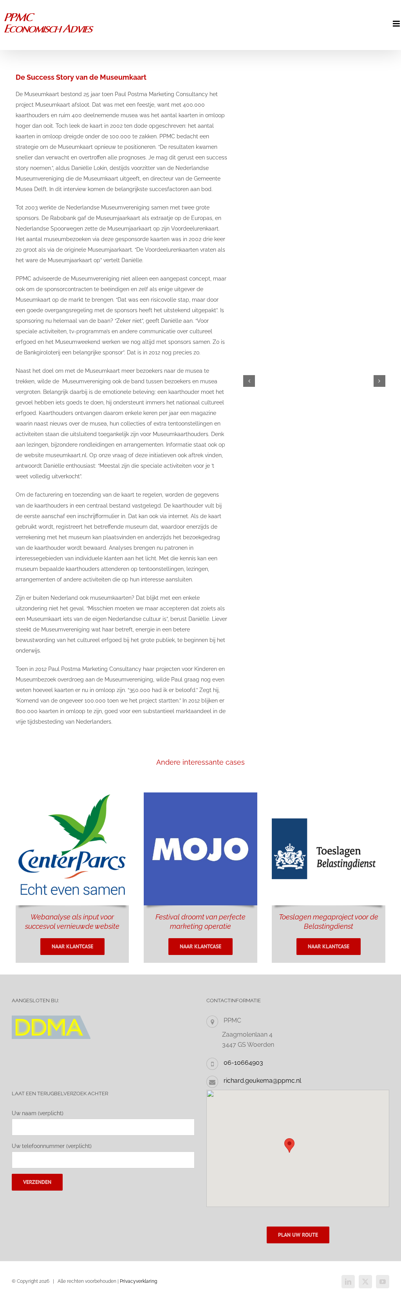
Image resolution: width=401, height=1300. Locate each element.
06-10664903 (243, 1062)
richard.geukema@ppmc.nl (262, 1080)
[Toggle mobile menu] (397, 24)
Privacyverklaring (138, 1281)
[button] (249, 381)
